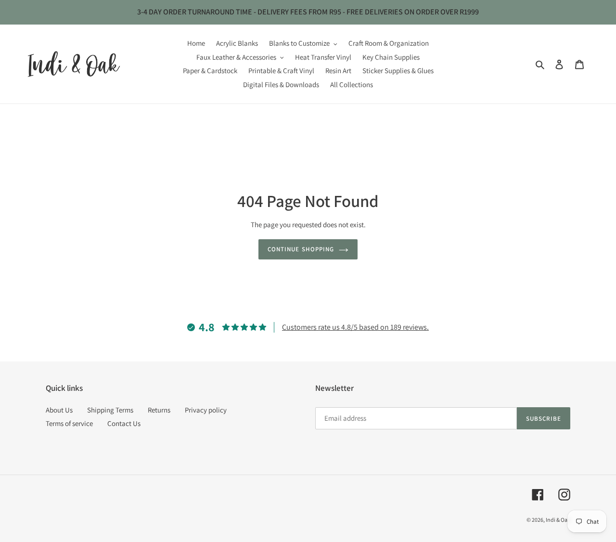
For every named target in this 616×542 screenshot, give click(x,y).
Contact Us (124, 423)
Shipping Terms (110, 409)
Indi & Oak (558, 519)
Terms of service (69, 423)
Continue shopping (301, 249)
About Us (59, 409)
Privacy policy (206, 409)
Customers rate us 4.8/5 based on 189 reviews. (355, 327)
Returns (159, 409)
